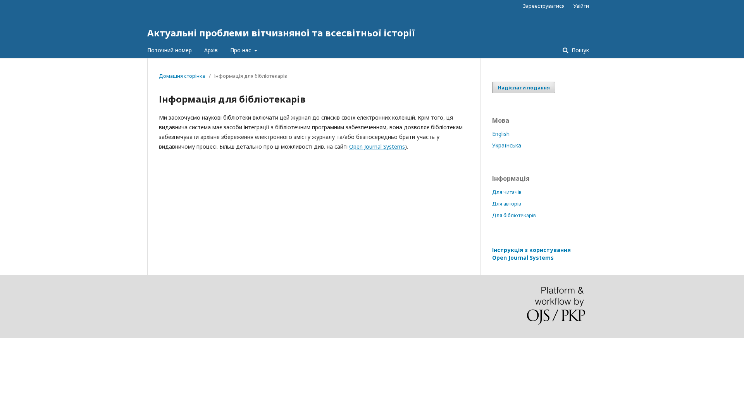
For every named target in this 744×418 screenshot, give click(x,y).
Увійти (581, 5)
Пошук (579, 50)
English (501, 133)
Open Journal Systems (377, 146)
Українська (506, 145)
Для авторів (506, 203)
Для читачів (507, 191)
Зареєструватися (544, 5)
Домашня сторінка (182, 75)
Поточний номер (169, 50)
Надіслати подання (524, 87)
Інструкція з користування (531, 253)
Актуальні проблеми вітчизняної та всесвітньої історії (281, 32)
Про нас (241, 50)
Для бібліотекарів (514, 215)
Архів (211, 50)
